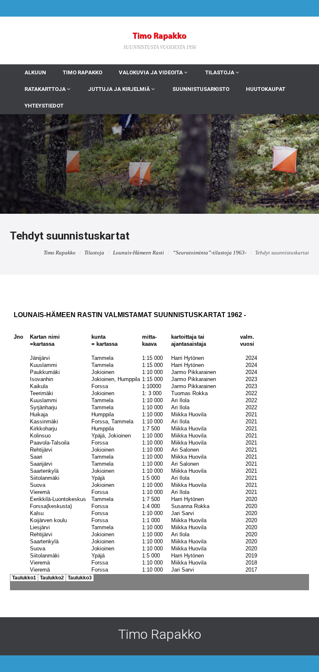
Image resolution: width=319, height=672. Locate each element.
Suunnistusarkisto (200, 89)
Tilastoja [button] (220, 72)
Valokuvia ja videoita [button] (151, 72)
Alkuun (35, 72)
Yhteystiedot (44, 106)
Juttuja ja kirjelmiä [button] (119, 89)
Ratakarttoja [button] (46, 89)
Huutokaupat (265, 89)
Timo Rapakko (82, 72)
